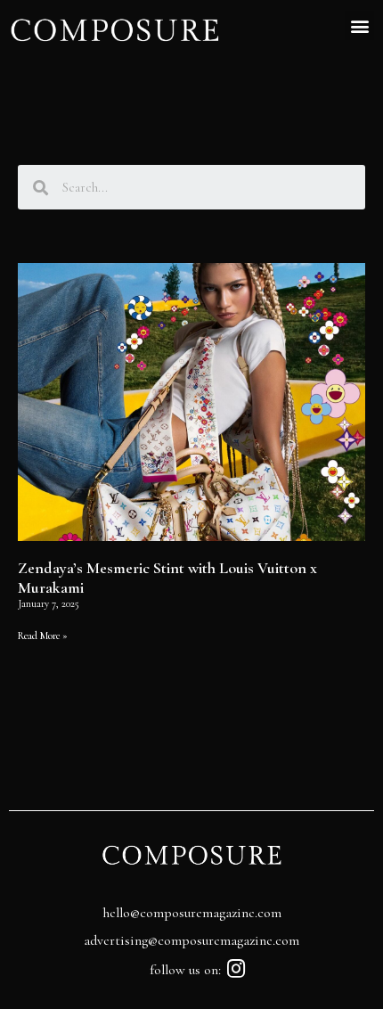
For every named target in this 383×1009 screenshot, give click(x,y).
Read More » (43, 635)
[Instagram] (236, 968)
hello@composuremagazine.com (191, 913)
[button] (359, 25)
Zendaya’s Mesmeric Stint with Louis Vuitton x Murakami (167, 577)
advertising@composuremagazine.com (191, 940)
